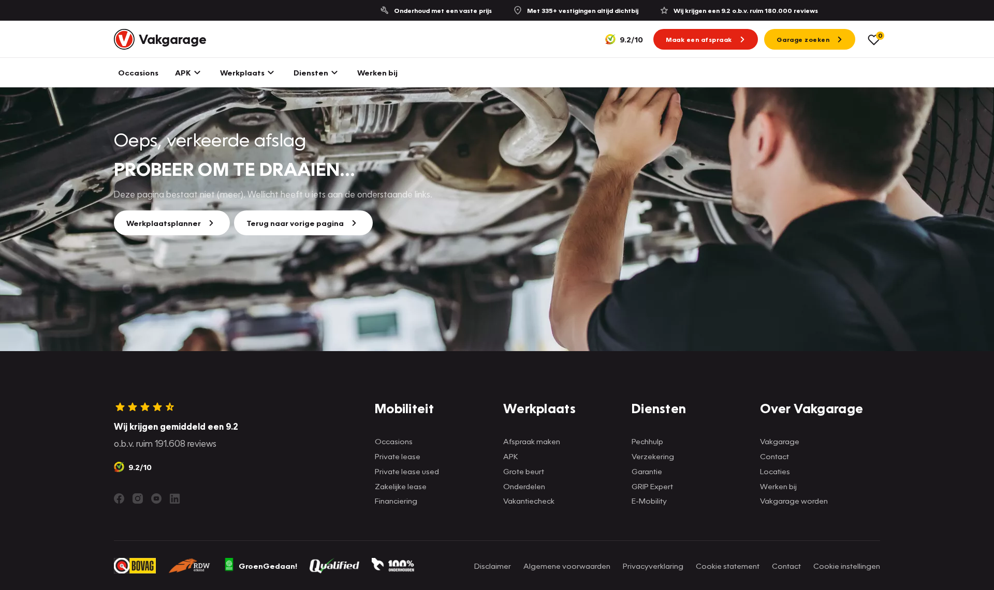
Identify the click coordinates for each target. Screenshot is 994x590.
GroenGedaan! (268, 565)
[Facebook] (119, 498)
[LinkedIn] (175, 498)
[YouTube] (156, 498)
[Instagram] (138, 498)
